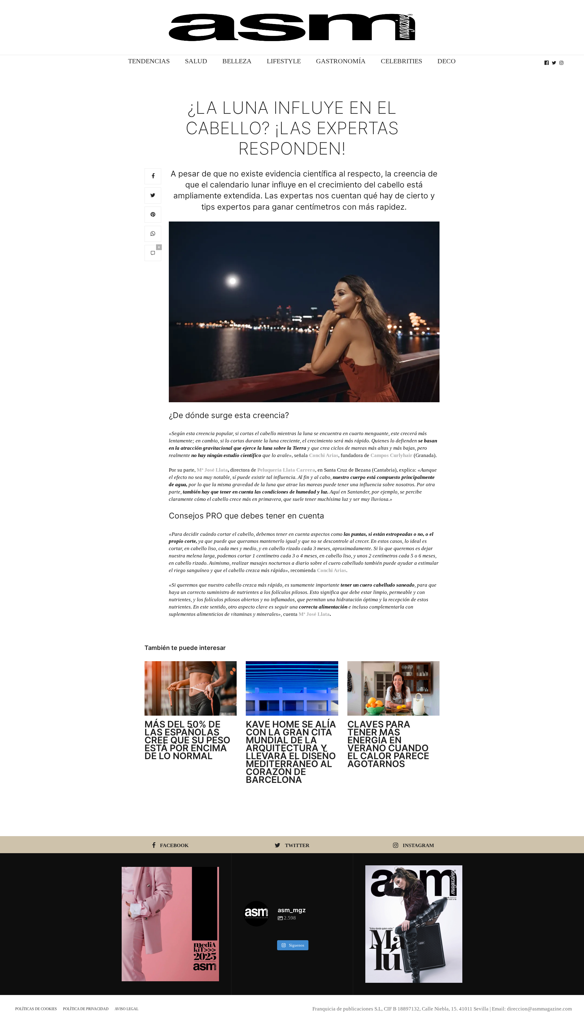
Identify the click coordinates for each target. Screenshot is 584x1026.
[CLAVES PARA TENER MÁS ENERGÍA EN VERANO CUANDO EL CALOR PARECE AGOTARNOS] (393, 688)
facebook (174, 845)
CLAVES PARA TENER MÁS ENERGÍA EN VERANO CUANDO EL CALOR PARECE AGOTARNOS (388, 744)
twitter (297, 845)
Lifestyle (284, 61)
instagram (418, 845)
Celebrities (401, 61)
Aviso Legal (126, 1009)
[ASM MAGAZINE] (292, 27)
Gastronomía (341, 61)
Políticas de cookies (36, 1009)
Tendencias (149, 61)
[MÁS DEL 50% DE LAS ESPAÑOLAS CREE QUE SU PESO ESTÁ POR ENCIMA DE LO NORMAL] (190, 688)
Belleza (237, 61)
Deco (446, 61)
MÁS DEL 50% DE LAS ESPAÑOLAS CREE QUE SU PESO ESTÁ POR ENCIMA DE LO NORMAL (187, 740)
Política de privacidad (86, 1009)
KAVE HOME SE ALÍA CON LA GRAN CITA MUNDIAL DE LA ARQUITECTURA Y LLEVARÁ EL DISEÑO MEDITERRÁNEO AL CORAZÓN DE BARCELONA (291, 752)
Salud (196, 61)
